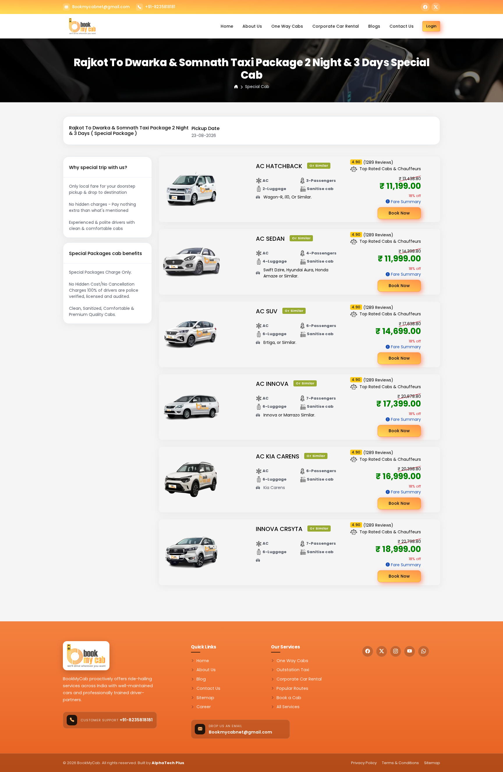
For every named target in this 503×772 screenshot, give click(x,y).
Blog (201, 679)
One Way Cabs (287, 26)
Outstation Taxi (293, 670)
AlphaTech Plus (168, 763)
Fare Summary (406, 202)
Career (203, 707)
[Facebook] (425, 7)
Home (227, 26)
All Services (288, 707)
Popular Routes (292, 688)
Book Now (399, 213)
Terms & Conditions (400, 763)
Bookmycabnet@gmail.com (101, 7)
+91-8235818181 (160, 7)
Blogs (374, 26)
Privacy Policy (364, 763)
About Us (252, 26)
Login (431, 26)
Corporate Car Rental (335, 26)
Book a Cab (289, 698)
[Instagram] (395, 651)
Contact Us (401, 26)
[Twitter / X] (435, 7)
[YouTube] (409, 651)
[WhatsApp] (423, 651)
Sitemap (205, 698)
